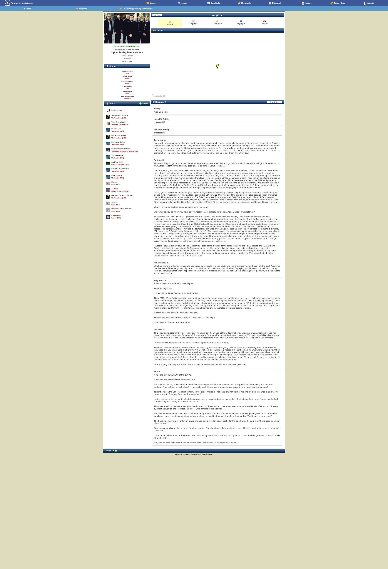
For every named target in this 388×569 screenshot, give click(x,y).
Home (28, 9)
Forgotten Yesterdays (21, 3)
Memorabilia (246, 3)
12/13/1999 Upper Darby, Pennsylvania (137, 9)
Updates (152, 3)
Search (184, 3)
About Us (370, 3)
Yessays (308, 3)
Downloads (215, 3)
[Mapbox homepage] (158, 96)
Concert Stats (339, 3)
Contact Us (110, 451)
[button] (217, 66)
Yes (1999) (82, 9)
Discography (277, 3)
